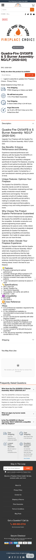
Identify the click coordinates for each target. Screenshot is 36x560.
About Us (18, 485)
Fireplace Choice (14, 553)
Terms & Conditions (18, 509)
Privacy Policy (12, 81)
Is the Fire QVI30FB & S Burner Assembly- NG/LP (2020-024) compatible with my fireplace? (16, 422)
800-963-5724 (19, 524)
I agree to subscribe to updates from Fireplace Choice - (19, 472)
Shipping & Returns (18, 499)
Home (3, 14)
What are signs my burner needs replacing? (13, 414)
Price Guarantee (18, 504)
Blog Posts (18, 514)
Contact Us (18, 495)
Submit (28, 468)
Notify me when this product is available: (15, 71)
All (8, 14)
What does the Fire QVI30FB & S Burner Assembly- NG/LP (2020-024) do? (16, 389)
